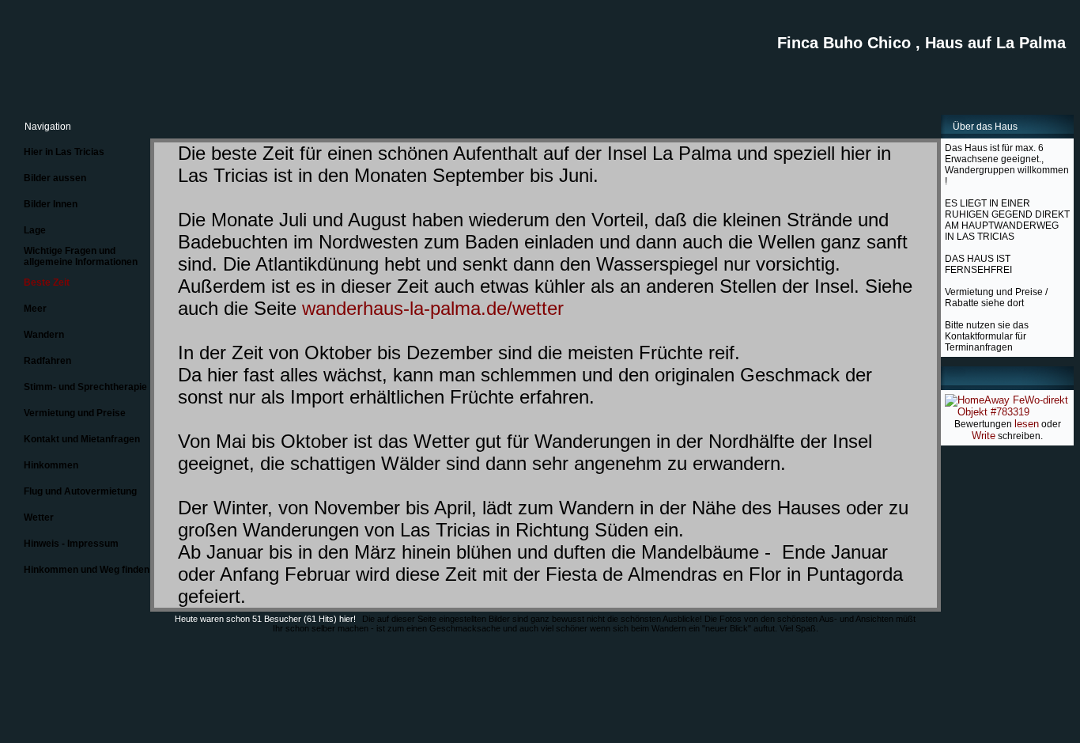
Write (983, 436)
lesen (1026, 424)
